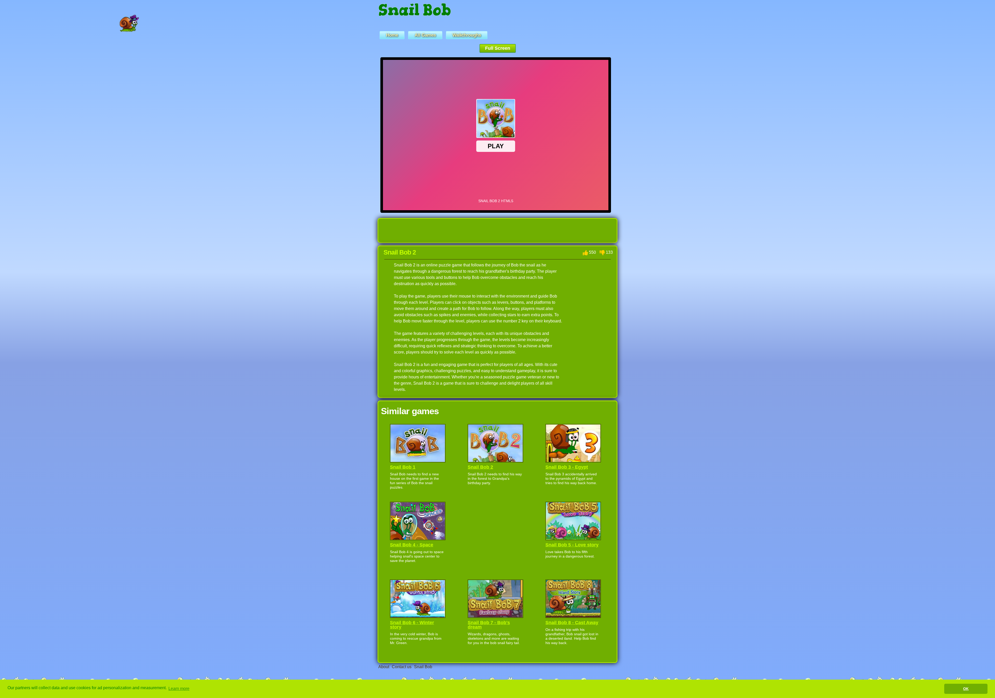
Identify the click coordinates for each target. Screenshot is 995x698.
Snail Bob (414, 13)
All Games (425, 35)
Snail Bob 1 (402, 467)
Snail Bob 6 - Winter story (412, 625)
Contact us (401, 667)
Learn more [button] (178, 688)
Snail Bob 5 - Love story (572, 544)
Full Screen (497, 48)
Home (392, 35)
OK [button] (966, 689)
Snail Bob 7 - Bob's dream (489, 625)
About (383, 667)
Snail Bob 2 (480, 467)
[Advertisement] (343, 135)
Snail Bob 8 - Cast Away (571, 622)
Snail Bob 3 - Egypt (566, 467)
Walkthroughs (466, 35)
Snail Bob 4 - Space (411, 544)
